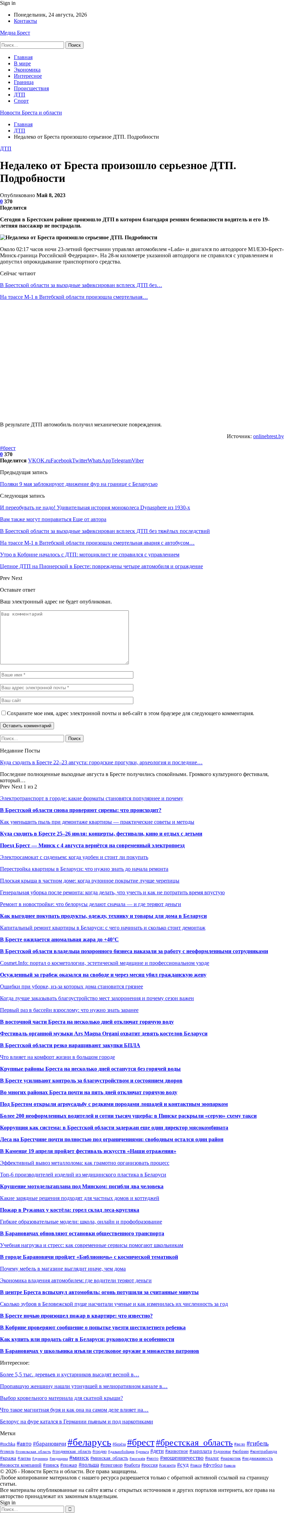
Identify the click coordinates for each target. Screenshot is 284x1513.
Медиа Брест (15, 33)
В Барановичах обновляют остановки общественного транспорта (82, 1233)
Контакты (25, 21)
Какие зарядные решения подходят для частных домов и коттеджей (79, 1198)
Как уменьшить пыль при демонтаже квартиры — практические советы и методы (97, 822)
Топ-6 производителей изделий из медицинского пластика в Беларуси (83, 1175)
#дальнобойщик (121, 1451)
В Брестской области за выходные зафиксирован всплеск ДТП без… (81, 285)
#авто (24, 1443)
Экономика (27, 70)
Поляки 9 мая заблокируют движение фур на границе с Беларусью (79, 484)
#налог (212, 1458)
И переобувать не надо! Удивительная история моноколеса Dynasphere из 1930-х (95, 507)
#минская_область (109, 1458)
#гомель (7, 1451)
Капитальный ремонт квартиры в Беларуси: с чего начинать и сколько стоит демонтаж (102, 928)
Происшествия (31, 88)
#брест (8, 448)
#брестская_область (194, 1443)
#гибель (258, 1443)
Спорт (21, 101)
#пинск (51, 1465)
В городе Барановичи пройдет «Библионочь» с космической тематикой (89, 1257)
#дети (157, 1451)
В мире (22, 63)
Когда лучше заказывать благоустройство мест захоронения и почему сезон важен (97, 998)
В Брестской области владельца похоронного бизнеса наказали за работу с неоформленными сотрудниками (134, 951)
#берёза (119, 1444)
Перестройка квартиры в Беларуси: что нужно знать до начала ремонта (84, 869)
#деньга (142, 1451)
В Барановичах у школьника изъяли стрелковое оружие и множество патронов (99, 1351)
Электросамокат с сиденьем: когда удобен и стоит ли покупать (74, 857)
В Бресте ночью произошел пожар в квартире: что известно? (76, 1316)
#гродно (99, 1451)
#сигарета (167, 1465)
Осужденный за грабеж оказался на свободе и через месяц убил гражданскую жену (103, 975)
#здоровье (222, 1451)
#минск (79, 1457)
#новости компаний (21, 1465)
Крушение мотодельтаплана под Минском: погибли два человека (81, 1186)
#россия (149, 1465)
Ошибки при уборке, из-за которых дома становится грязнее (71, 986)
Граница (24, 82)
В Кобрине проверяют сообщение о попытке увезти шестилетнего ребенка (93, 1327)
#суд (183, 1464)
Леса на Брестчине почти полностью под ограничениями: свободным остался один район (111, 1139)
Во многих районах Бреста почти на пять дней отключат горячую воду (88, 1092)
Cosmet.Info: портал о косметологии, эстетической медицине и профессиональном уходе (104, 963)
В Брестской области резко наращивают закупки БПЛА (70, 1045)
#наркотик (231, 1458)
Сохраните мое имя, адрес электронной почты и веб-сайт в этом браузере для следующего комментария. (130, 713)
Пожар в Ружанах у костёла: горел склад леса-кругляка (69, 1210)
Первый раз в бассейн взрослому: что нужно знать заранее (69, 1010)
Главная (23, 57)
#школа (230, 1465)
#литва (24, 1458)
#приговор (111, 1465)
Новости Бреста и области (31, 113)
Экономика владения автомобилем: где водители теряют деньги (76, 1280)
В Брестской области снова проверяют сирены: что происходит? (80, 810)
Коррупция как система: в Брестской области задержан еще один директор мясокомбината (114, 1128)
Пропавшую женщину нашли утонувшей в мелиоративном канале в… (84, 1386)
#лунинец (40, 1458)
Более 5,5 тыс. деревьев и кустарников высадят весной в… (69, 1374)
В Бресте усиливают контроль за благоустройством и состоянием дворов (91, 1080)
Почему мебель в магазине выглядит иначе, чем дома (63, 1269)
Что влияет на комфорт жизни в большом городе (57, 1057)
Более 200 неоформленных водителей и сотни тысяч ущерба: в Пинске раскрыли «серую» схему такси (128, 1116)
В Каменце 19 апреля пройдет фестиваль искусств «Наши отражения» (88, 1151)
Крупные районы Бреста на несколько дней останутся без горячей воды (90, 1069)
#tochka (7, 1444)
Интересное (28, 76)
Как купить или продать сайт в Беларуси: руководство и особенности (87, 1339)
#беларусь (89, 1442)
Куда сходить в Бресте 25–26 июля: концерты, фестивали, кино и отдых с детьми (101, 834)
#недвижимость (257, 1458)
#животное (176, 1451)
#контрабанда (263, 1451)
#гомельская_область (33, 1451)
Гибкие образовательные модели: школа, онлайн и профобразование (81, 1222)
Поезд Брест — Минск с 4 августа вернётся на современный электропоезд (92, 845)
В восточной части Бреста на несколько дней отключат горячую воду (87, 1022)
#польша (89, 1464)
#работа (132, 1465)
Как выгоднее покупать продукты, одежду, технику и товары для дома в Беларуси (103, 916)
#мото (153, 1458)
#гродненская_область (71, 1451)
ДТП (19, 95)
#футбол (212, 1465)
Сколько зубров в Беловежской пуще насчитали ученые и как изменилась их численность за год (114, 1304)
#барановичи (49, 1443)
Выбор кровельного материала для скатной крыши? (61, 1398)
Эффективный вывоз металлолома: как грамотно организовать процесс (84, 1163)
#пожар (68, 1465)
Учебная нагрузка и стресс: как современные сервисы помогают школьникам (91, 1245)
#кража (8, 1458)
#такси (196, 1465)
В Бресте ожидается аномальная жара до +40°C (59, 939)
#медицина (59, 1458)
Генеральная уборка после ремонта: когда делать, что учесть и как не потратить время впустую (112, 892)
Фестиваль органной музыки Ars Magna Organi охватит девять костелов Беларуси (103, 1033)
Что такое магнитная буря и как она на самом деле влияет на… (74, 1410)
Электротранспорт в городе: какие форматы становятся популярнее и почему (91, 798)
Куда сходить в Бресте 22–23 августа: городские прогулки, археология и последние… (101, 762)
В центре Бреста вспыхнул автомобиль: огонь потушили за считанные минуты (99, 1292)
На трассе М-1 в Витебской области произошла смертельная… (74, 297)
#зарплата (200, 1451)
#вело (239, 1444)
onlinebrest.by (268, 436)
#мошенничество (182, 1458)
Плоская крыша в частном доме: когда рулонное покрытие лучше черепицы (89, 881)
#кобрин (240, 1451)
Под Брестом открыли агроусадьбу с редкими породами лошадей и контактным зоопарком (114, 1104)
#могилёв (137, 1458)
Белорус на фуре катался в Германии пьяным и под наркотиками (76, 1421)
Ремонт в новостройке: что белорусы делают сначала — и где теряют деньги (90, 904)
